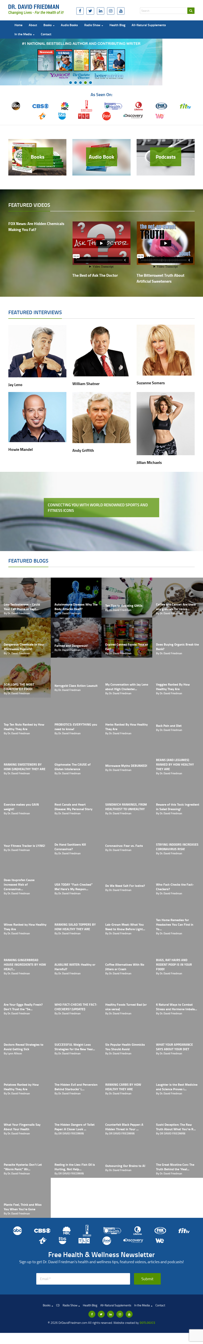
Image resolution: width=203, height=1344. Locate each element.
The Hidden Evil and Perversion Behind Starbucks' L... (76, 1086)
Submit (147, 1278)
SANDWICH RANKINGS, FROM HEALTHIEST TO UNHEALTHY (126, 806)
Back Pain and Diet (169, 725)
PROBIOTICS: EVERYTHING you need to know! (76, 726)
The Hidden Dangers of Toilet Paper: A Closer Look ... (75, 1126)
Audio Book (101, 156)
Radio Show (92, 25)
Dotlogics (147, 1322)
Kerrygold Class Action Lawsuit (76, 685)
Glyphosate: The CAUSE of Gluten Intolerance (73, 766)
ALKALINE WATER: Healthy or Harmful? (75, 966)
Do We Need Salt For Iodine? (125, 885)
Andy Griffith (83, 450)
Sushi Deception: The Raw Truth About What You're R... (176, 1126)
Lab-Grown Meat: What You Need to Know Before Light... (125, 926)
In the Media (23, 34)
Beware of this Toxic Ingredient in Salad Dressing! (177, 806)
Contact (46, 34)
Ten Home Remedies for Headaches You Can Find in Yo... (174, 924)
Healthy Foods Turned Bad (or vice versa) (126, 1006)
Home (18, 25)
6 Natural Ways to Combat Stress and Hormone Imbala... (176, 1006)
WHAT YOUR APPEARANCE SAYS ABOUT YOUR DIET (174, 1046)
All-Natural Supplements (149, 25)
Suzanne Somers (151, 383)
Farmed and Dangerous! (71, 645)
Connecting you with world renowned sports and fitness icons (98, 507)
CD (58, 1305)
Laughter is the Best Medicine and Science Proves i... (176, 1086)
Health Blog (117, 25)
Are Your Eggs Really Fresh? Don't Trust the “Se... (23, 1006)
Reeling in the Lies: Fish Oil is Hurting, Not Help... (75, 1166)
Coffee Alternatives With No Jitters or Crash (124, 966)
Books (48, 25)
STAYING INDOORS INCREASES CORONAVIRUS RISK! (177, 846)
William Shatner (86, 383)
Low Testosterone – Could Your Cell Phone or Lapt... (22, 606)
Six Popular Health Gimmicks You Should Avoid (125, 1046)
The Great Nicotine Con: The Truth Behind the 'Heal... (175, 1166)
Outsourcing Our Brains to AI (125, 1165)
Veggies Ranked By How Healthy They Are (173, 686)
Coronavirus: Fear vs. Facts (124, 845)
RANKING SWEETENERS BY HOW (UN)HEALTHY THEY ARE (24, 766)
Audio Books (69, 25)
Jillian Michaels (149, 462)
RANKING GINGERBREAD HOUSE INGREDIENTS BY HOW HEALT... (25, 964)
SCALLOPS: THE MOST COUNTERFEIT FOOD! (19, 686)
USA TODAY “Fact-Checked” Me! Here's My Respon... (74, 886)
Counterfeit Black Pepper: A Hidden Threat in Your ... (124, 1126)
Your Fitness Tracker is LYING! (24, 845)
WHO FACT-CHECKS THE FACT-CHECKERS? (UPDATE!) (76, 1006)
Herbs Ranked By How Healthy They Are (126, 726)
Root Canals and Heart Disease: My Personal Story (73, 806)
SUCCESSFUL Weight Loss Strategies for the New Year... (75, 1046)
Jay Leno (15, 384)
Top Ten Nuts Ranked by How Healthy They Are (24, 726)
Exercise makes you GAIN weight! (21, 806)
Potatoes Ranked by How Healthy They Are (21, 1086)
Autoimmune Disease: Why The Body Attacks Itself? (76, 606)
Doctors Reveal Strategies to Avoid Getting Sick (23, 1046)
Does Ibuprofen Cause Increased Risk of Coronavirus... (19, 884)
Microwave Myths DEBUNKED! (126, 765)
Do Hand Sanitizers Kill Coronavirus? (70, 846)
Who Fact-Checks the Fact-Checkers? (175, 886)
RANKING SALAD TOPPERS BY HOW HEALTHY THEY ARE (75, 926)
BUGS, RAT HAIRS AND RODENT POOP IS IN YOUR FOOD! (174, 964)
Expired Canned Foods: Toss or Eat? (126, 646)
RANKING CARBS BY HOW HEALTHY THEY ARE (123, 1086)
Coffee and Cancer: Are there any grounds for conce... (176, 606)
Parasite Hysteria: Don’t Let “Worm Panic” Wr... (23, 1166)
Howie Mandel (20, 449)
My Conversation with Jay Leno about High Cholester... (126, 686)
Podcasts (166, 156)
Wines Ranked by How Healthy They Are (25, 926)
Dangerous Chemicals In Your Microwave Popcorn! (24, 646)
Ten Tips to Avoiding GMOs (124, 605)
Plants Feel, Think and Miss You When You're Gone (23, 1206)
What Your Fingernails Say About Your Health (22, 1126)
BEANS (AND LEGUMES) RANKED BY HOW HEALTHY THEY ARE (175, 764)
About (33, 25)
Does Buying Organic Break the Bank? (177, 646)
